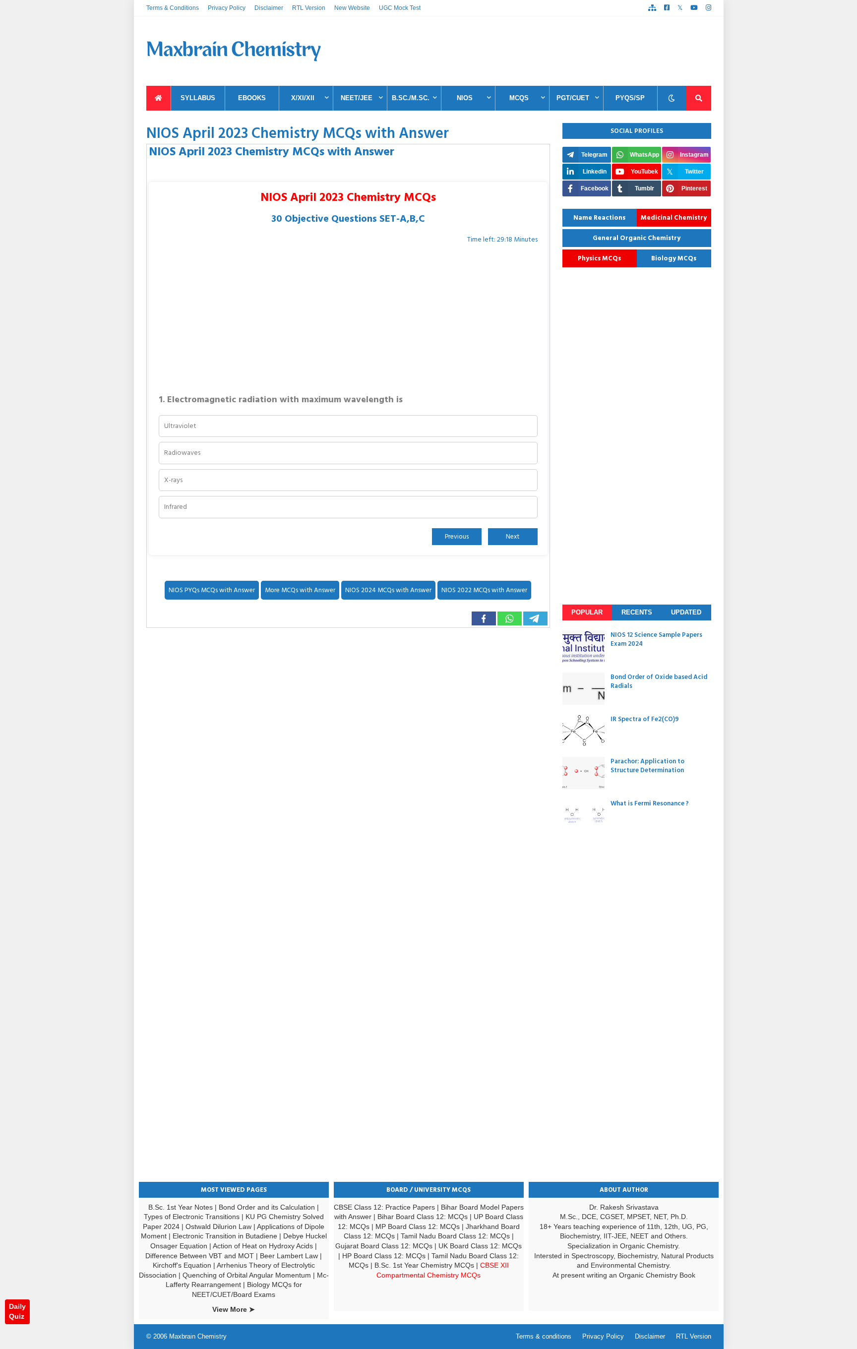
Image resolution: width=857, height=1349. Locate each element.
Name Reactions (599, 217)
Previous (457, 536)
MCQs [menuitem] (519, 98)
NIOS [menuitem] (465, 98)
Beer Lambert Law (289, 1256)
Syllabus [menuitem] (198, 98)
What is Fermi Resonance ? (650, 803)
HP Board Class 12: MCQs (384, 1256)
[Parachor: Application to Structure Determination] (583, 773)
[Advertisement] (530, 51)
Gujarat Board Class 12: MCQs (383, 1246)
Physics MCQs (599, 258)
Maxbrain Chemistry (198, 1336)
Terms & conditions (543, 1336)
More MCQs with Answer (300, 590)
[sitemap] (652, 8)
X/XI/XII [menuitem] (302, 98)
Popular (587, 612)
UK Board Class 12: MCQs (480, 1246)
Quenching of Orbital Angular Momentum (247, 1275)
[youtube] (694, 8)
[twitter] (679, 8)
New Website (352, 7)
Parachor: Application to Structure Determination (647, 766)
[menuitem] (158, 98)
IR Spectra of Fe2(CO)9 (645, 719)
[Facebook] (484, 618)
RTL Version (308, 7)
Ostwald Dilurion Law (218, 1226)
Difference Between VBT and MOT (199, 1256)
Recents (636, 612)
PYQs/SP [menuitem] (630, 98)
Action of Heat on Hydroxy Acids (263, 1246)
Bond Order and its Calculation (267, 1207)
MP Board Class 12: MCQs (417, 1226)
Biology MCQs (673, 258)
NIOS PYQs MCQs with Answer (212, 590)
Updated (686, 612)
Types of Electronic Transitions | (194, 1217)
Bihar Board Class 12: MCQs (422, 1217)
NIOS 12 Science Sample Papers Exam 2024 (656, 639)
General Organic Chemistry (636, 238)
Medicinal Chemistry (674, 217)
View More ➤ (233, 1309)
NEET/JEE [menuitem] (356, 98)
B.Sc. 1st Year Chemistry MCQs (424, 1265)
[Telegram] (535, 618)
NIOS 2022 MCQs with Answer (484, 590)
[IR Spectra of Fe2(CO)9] (583, 731)
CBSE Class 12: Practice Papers (384, 1207)
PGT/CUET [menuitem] (572, 98)
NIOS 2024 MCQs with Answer (388, 590)
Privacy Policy (226, 7)
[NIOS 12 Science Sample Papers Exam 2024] (583, 646)
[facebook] (667, 8)
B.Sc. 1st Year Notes (180, 1207)
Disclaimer (268, 7)
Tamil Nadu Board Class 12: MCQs (455, 1236)
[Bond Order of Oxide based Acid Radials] (583, 689)
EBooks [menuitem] (252, 98)
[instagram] (708, 8)
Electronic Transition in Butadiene (225, 1236)
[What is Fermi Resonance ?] (583, 815)
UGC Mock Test (400, 7)
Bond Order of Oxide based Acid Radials (659, 681)
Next (512, 536)
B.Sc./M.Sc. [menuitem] (410, 98)
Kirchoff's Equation (182, 1265)
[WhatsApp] (509, 618)
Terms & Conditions (172, 7)
